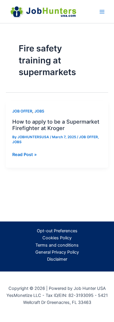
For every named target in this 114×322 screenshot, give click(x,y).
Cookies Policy (57, 237)
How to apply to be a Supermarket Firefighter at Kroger (55, 124)
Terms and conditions (57, 245)
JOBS (39, 111)
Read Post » (24, 155)
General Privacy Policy (57, 252)
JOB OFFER (22, 111)
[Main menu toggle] (102, 12)
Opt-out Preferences (57, 230)
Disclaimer (57, 259)
